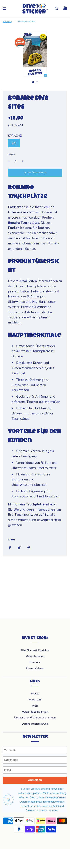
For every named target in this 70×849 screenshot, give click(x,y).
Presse (35, 693)
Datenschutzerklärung (35, 723)
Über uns (35, 662)
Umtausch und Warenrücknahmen (35, 717)
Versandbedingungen (35, 711)
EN (14, 143)
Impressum (35, 699)
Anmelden (35, 780)
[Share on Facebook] (9, 547)
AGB (35, 705)
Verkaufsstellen (35, 656)
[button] (33, 82)
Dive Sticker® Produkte (35, 650)
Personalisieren (35, 668)
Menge (11, 154)
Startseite (7, 21)
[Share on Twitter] (19, 547)
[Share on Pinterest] (28, 547)
